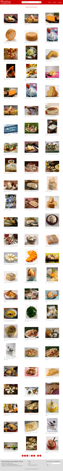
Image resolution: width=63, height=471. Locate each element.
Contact (59, 2)
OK (40, 2)
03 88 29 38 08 (10, 466)
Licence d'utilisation (32, 465)
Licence (54, 2)
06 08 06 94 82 (18, 466)
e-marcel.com (9, 463)
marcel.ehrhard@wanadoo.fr (11, 464)
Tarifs (49, 2)
